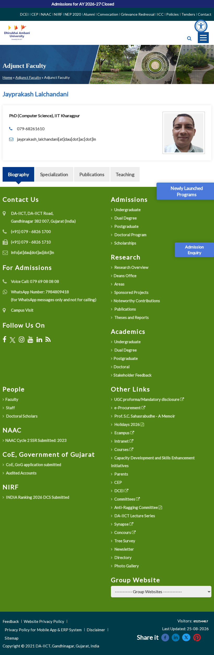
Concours (123, 532)
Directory (123, 557)
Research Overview (131, 267)
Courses (121, 449)
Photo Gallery (126, 565)
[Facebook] (4, 339)
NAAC (46, 14)
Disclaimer (96, 629)
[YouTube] (30, 339)
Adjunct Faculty (28, 77)
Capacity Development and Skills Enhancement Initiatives (153, 461)
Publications (91, 174)
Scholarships (125, 243)
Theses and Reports (131, 317)
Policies (172, 14)
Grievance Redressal (137, 14)
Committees (125, 499)
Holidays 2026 (127, 424)
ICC (160, 14)
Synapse (121, 524)
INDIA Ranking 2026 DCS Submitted (37, 497)
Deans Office (125, 275)
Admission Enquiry (194, 249)
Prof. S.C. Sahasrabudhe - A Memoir (144, 416)
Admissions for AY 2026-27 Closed (74, 3)
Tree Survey (124, 540)
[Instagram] (21, 339)
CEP (34, 14)
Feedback (11, 621)
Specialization (54, 174)
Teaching (125, 174)
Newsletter (124, 549)
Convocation (107, 14)
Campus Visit (22, 310)
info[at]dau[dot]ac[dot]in (32, 252)
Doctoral (121, 366)
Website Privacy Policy (44, 621)
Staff (10, 407)
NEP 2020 (73, 14)
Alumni (89, 14)
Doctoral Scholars (21, 416)
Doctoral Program (130, 234)
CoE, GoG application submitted (33, 464)
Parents (121, 474)
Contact (204, 14)
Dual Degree (125, 218)
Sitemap (12, 638)
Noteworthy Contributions (137, 300)
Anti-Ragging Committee (136, 507)
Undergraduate (127, 209)
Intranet (121, 441)
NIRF (58, 14)
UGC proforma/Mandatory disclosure (147, 399)
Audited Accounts (21, 473)
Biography (18, 174)
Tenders (188, 14)
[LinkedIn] (39, 339)
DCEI (24, 14)
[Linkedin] (176, 636)
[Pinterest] (197, 636)
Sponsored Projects (131, 292)
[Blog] (48, 339)
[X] (12, 339)
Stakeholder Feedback (132, 375)
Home (7, 77)
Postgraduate (126, 226)
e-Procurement (127, 407)
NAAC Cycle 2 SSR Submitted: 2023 (36, 440)
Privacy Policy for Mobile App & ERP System (43, 629)
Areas (119, 284)
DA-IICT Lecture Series (134, 515)
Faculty (11, 399)
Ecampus (122, 432)
